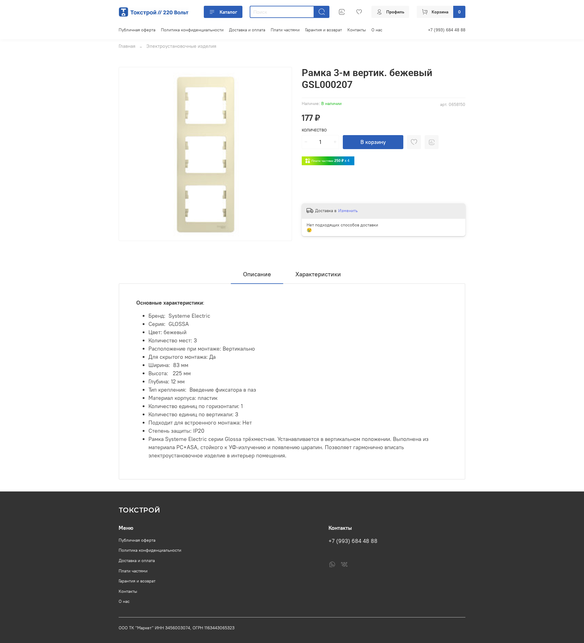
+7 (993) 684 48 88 (446, 30)
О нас (376, 30)
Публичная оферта (137, 30)
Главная (127, 46)
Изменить (348, 210)
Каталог (228, 12)
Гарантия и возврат (323, 30)
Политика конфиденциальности (192, 30)
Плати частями (285, 30)
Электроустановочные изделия (181, 46)
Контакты (356, 30)
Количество (314, 130)
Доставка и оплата (247, 30)
